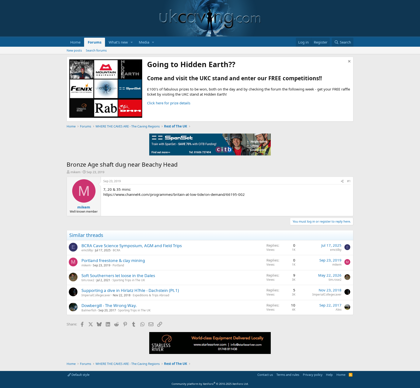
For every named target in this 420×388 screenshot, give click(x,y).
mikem (75, 172)
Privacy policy (313, 374)
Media (144, 42)
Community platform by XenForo (210, 384)
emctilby (87, 250)
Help (329, 374)
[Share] (342, 181)
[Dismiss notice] (349, 61)
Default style (80, 374)
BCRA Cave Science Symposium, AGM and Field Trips (131, 245)
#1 (349, 181)
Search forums (96, 50)
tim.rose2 (87, 280)
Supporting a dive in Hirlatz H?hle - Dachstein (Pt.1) (130, 290)
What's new (118, 42)
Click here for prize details (168, 102)
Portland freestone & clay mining (113, 260)
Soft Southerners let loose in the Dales (118, 275)
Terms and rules (287, 374)
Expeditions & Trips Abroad (151, 295)
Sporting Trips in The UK (129, 280)
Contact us (265, 374)
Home (75, 42)
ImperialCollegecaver (96, 295)
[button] (131, 42)
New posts (74, 50)
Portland (118, 265)
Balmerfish (88, 310)
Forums (94, 42)
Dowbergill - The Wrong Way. (109, 305)
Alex (338, 309)
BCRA (116, 250)
